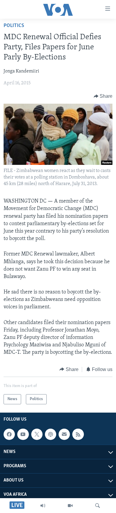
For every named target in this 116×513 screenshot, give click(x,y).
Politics (14, 26)
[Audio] (43, 505)
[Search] (97, 505)
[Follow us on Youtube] (23, 434)
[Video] (70, 505)
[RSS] (78, 434)
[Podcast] (50, 434)
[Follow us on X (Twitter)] (37, 434)
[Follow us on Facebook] (9, 434)
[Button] (103, 96)
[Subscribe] (64, 434)
